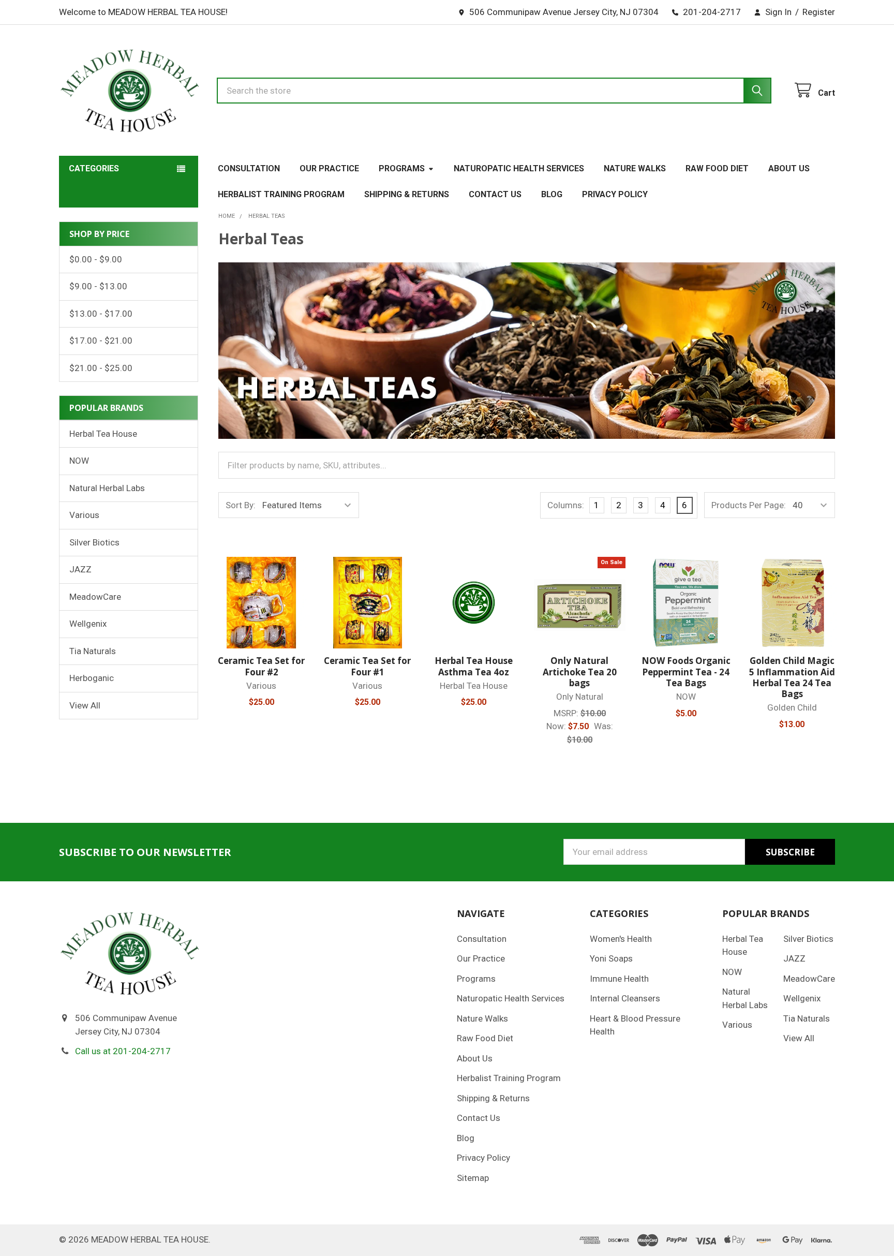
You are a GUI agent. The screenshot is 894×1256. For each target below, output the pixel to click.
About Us (789, 168)
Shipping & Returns (406, 194)
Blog (551, 194)
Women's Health (621, 939)
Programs (402, 168)
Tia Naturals (92, 651)
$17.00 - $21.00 (100, 340)
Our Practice (329, 168)
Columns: (565, 505)
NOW (79, 460)
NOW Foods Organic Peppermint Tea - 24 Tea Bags (686, 672)
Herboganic (91, 678)
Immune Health (619, 978)
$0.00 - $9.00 (95, 259)
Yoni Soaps (611, 958)
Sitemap (473, 1178)
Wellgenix (88, 623)
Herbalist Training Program (281, 194)
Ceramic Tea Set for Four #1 (367, 666)
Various (84, 515)
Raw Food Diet (717, 168)
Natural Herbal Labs (107, 488)
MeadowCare (95, 597)
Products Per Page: (748, 505)
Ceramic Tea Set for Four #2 (261, 666)
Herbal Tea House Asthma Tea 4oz (474, 666)
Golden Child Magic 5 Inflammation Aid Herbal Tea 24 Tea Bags (792, 677)
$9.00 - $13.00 (98, 286)
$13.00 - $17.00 (100, 313)
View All (84, 705)
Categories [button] (94, 168)
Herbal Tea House (103, 433)
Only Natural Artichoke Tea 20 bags (580, 672)
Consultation (249, 168)
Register (818, 12)
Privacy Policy (615, 194)
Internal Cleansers (625, 998)
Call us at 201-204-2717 (123, 1051)
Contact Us (495, 194)
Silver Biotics (94, 542)
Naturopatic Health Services (519, 168)
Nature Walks (635, 168)
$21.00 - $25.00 (100, 368)
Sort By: (241, 505)
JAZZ (80, 569)
